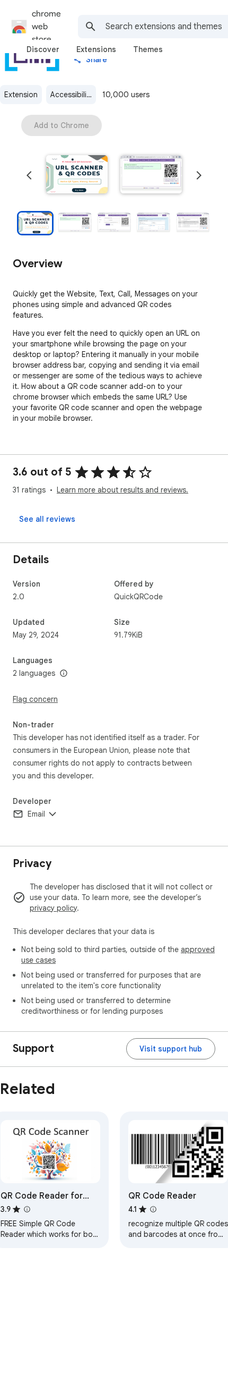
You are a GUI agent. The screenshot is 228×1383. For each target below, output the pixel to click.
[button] (77, 175)
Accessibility (71, 94)
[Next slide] (198, 175)
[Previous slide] (29, 175)
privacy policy (53, 908)
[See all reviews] (47, 519)
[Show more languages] (63, 673)
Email (36, 814)
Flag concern (35, 699)
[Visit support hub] (170, 1049)
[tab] (43, 49)
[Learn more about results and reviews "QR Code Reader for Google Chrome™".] (27, 1209)
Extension (21, 94)
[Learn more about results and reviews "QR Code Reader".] (153, 1209)
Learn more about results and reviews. (122, 490)
